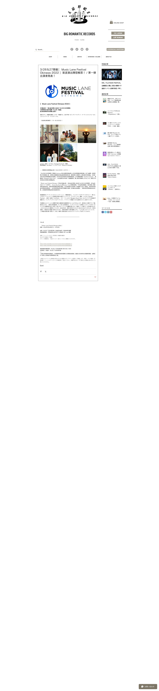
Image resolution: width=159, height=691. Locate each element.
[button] (111, 22)
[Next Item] (119, 74)
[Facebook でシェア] (41, 271)
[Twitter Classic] (105, 212)
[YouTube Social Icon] (111, 212)
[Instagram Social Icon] (108, 212)
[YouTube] (82, 49)
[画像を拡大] (49, 134)
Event (42, 265)
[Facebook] (71, 49)
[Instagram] (87, 49)
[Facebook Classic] (103, 212)
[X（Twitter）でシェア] (45, 271)
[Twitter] (77, 49)
